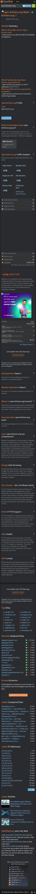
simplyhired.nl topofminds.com (14, 709)
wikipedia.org (9, 628)
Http (18, 534)
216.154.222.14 (7, 751)
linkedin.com (25, 623)
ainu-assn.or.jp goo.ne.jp (11, 719)
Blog (16, 892)
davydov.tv (5, 675)
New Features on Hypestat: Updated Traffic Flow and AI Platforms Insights (20, 813)
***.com (4, 663)
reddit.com (25, 620)
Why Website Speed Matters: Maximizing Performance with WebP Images (21, 804)
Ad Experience (18, 373)
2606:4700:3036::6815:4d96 (12, 781)
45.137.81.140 (6, 761)
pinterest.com (10, 630)
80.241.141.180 (7, 786)
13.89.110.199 (6, 758)
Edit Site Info (6, 118)
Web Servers (8, 141)
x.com (7, 617)
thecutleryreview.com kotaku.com (15, 729)
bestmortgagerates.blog (11, 658)
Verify (18, 512)
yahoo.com (25, 625)
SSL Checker (18, 485)
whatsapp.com (26, 630)
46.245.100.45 (7, 771)
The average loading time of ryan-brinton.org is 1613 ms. (17, 425)
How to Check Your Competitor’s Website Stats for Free (22, 822)
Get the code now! (18, 864)
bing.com (8, 623)
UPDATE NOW (17, 355)
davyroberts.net (7, 645)
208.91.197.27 (14, 87)
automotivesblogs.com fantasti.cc (15, 711)
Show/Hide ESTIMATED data (16, 835)
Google (18, 465)
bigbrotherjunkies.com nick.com (14, 731)
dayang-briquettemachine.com (13, 673)
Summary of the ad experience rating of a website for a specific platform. (15, 378)
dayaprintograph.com (9, 640)
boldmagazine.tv (7, 648)
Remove (8, 846)
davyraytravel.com (8, 650)
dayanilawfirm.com (8, 668)
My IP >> (31, 789)
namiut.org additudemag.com (13, 714)
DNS (18, 558)
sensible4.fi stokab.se (10, 739)
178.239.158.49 (7, 778)
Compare (28, 6)
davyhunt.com (7, 670)
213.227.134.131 (7, 763)
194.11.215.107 (7, 773)
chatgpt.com (10, 625)
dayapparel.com (7, 643)
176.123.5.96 (6, 753)
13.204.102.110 (7, 766)
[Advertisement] (18, 59)
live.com (24, 628)
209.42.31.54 (6, 776)
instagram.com (26, 615)
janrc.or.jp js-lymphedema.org (13, 736)
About (27, 892)
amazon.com (26, 617)
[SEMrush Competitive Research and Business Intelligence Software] (10, 275)
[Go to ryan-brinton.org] (16, 15)
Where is (18, 401)
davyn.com (5, 653)
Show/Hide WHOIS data (14, 842)
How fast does (18, 418)
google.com (9, 612)
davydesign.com (7, 660)
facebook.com (10, 615)
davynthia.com (7, 655)
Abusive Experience (18, 387)
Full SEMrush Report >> (27, 344)
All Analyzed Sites (7, 892)
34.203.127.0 (6, 783)
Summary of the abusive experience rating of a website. (17, 392)
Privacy (21, 892)
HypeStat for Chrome (19, 695)
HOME (17, 1)
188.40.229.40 (7, 768)
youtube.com (26, 612)
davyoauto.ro (6, 665)
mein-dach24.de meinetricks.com (15, 726)
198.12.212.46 (6, 756)
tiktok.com (9, 620)
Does (18, 435)
